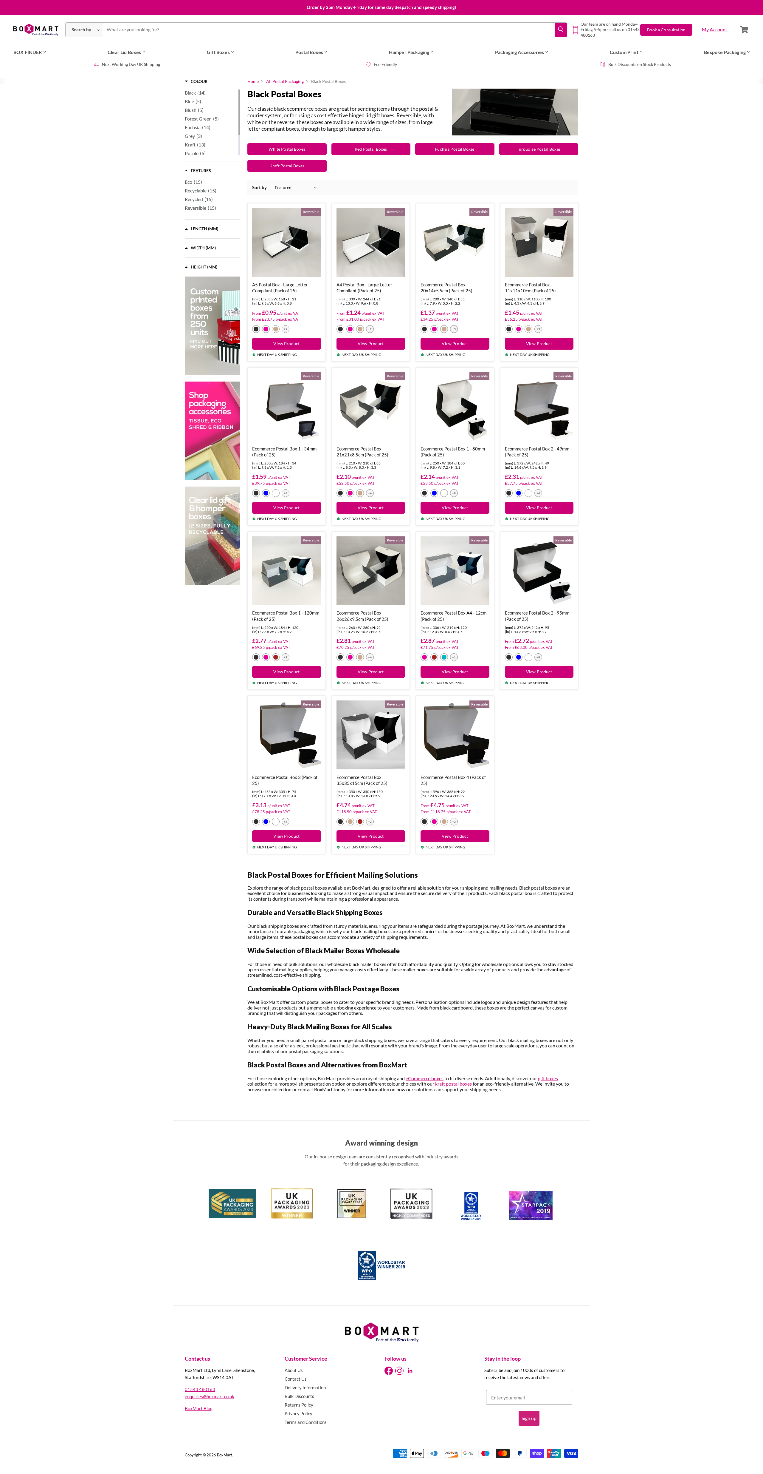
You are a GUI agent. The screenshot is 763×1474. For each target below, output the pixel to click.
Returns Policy (299, 1404)
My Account (715, 29)
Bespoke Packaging (725, 52)
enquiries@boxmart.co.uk (209, 1396)
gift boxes (548, 1078)
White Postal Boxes (287, 149)
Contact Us (296, 1379)
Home (253, 81)
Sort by (259, 187)
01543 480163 (200, 1389)
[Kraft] (276, 329)
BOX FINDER (27, 52)
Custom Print (624, 52)
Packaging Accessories (519, 52)
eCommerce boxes (424, 1078)
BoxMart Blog (199, 1408)
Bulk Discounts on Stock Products (639, 64)
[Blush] (276, 493)
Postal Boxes (309, 52)
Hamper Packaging (409, 52)
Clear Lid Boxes (124, 52)
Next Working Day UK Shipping (131, 64)
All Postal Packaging (285, 81)
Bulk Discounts (299, 1396)
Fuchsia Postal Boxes (454, 149)
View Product (286, 343)
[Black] (256, 329)
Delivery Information (305, 1387)
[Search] (561, 30)
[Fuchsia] (266, 329)
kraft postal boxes (453, 1083)
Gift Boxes (218, 52)
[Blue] (266, 493)
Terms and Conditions (306, 1422)
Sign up (529, 1418)
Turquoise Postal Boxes (539, 149)
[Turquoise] (444, 657)
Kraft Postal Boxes (287, 165)
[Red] (276, 657)
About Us (294, 1370)
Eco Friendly (385, 64)
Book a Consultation (666, 29)
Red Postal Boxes (371, 149)
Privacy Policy (298, 1413)
